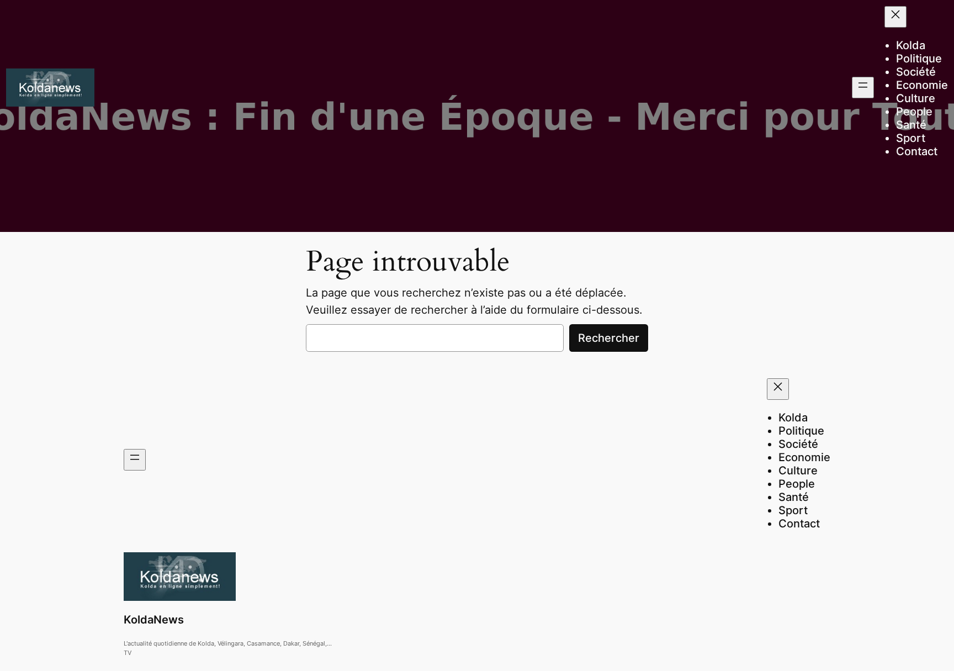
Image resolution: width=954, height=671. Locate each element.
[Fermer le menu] (895, 17)
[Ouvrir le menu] (863, 87)
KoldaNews (154, 619)
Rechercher (608, 338)
